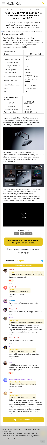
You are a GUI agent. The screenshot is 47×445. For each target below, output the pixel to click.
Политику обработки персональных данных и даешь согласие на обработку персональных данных (21, 435)
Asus (27, 230)
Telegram (16, 243)
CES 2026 (28, 233)
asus (16, 233)
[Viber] (25, 252)
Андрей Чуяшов (30, 9)
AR (22, 233)
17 (38, 9)
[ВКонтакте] (18, 252)
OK (43, 441)
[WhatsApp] (28, 252)
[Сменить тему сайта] (43, 3)
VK (23, 243)
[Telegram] (21, 252)
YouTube (30, 243)
